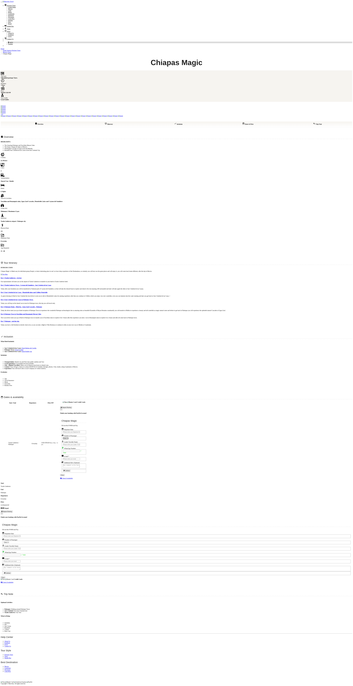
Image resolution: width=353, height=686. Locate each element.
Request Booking (66, 407)
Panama (10, 20)
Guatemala (11, 14)
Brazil (10, 24)
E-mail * (65, 456)
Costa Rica (11, 19)
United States (12, 7)
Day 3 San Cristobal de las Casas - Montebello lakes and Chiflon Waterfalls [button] (24, 292)
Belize (10, 12)
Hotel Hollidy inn (27, 351)
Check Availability (67, 478)
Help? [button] (7, 31)
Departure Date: (67, 429)
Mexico (10, 9)
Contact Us (9, 39)
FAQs (10, 36)
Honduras (11, 15)
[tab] (176, 278)
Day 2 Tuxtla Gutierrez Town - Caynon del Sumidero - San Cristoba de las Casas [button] (26, 285)
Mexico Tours (7, 52)
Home (2, 49)
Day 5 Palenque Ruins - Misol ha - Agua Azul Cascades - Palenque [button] (21, 307)
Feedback (11, 35)
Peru (9, 22)
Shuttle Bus (9, 26)
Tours (7, 29)
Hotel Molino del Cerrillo (29, 348)
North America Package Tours (11, 50)
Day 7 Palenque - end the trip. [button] (10, 321)
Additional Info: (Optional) (70, 462)
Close (62, 475)
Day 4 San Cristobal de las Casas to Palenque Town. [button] (17, 299)
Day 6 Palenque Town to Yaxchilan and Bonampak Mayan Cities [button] (21, 314)
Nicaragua (11, 17)
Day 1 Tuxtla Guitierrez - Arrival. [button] (11, 278)
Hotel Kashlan (19, 350)
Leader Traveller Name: (69, 442)
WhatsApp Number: (70, 448)
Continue (67, 470)
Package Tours (8, 654)
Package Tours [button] (10, 5)
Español (10, 44)
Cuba (9, 10)
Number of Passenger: (69, 436)
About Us (11, 33)
